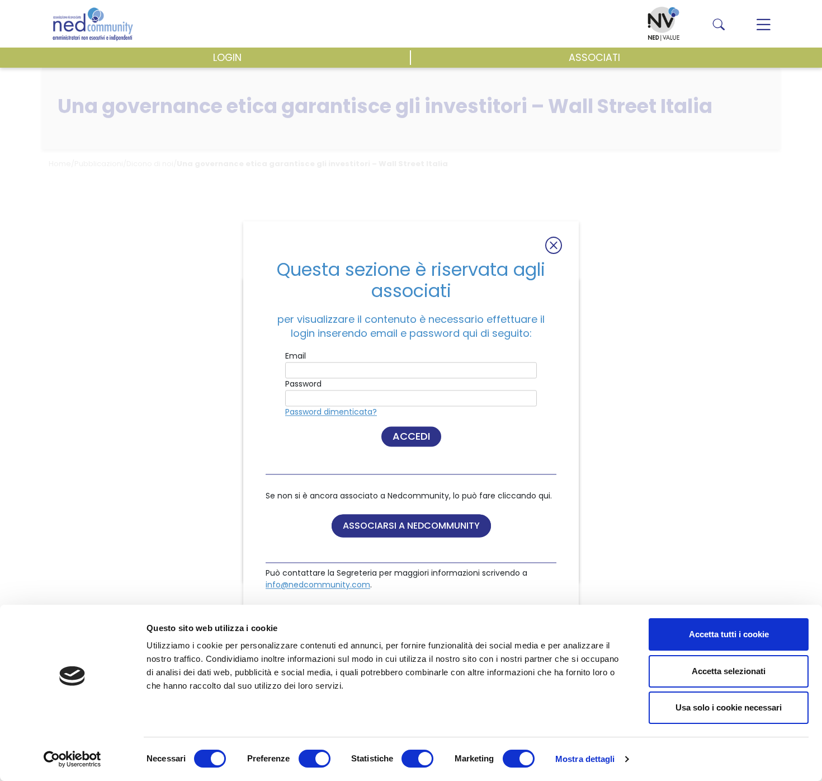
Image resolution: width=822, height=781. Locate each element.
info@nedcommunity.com (318, 584)
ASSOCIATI (594, 57)
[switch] (314, 759)
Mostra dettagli (585, 759)
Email (295, 355)
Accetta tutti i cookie (729, 634)
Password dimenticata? (331, 411)
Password (303, 383)
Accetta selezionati (729, 671)
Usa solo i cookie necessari (728, 707)
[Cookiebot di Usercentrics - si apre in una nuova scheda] (72, 759)
